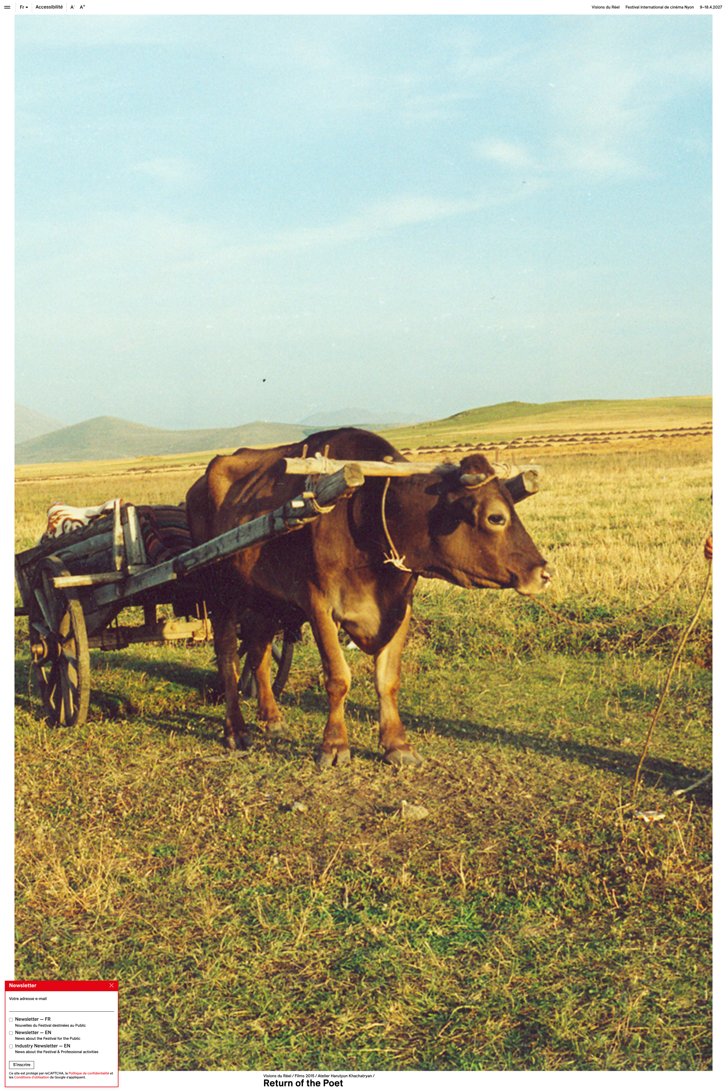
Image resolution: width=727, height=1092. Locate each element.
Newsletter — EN (47, 1035)
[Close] (110, 985)
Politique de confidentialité (89, 1073)
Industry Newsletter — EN (57, 1048)
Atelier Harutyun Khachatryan (345, 1076)
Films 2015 (304, 1076)
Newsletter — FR (50, 1022)
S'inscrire (21, 1064)
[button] (189, 542)
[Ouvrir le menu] (7, 7)
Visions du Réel (277, 1076)
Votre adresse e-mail (28, 999)
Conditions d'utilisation (31, 1077)
